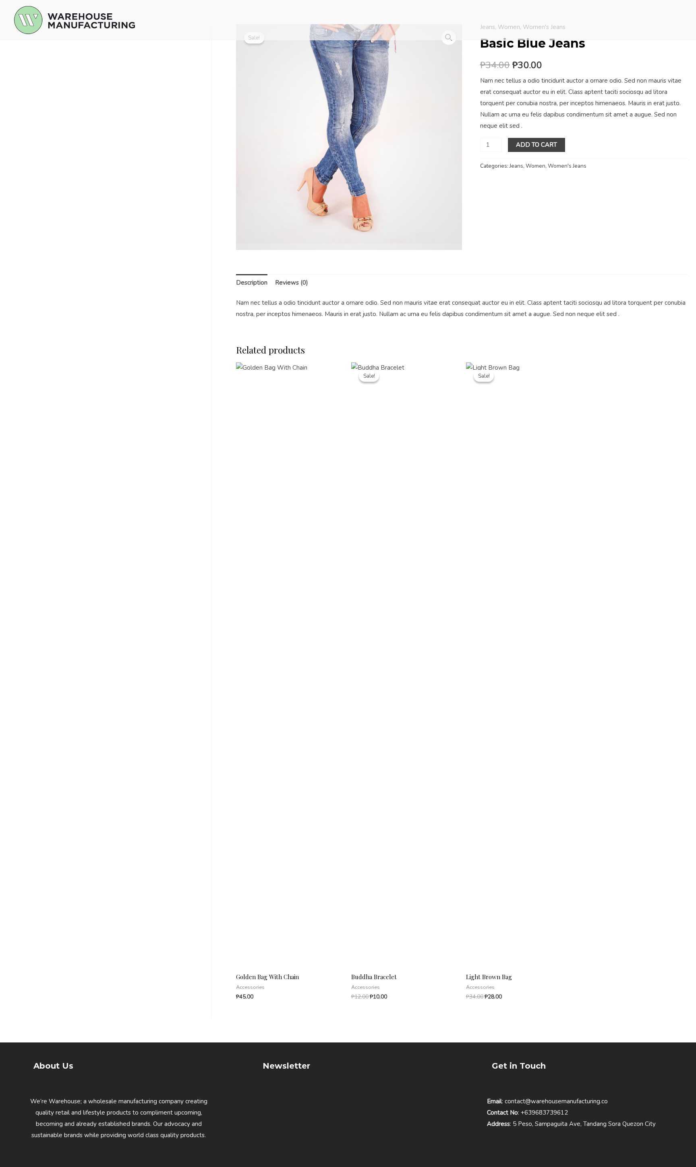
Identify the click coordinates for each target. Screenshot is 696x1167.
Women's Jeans (567, 166)
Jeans (516, 166)
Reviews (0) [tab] (291, 283)
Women (535, 166)
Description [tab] (251, 283)
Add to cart (536, 145)
